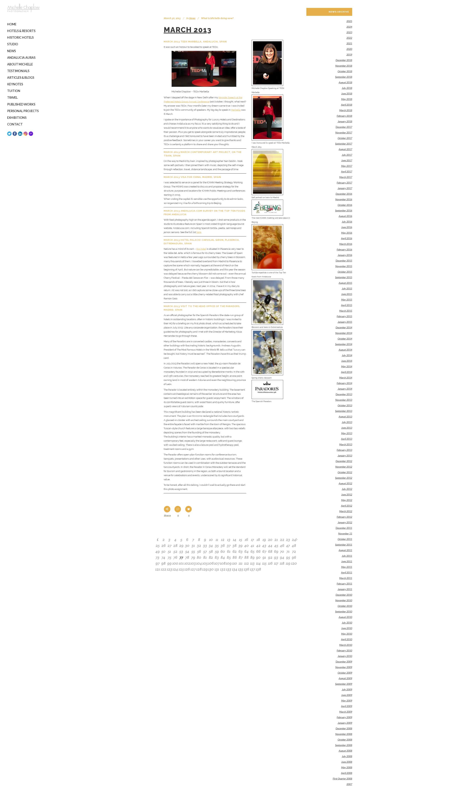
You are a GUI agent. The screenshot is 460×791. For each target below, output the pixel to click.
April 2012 (346, 505)
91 (264, 557)
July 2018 (347, 87)
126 (187, 569)
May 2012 (346, 500)
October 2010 (345, 605)
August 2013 (345, 416)
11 (217, 539)
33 (205, 545)
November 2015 (343, 266)
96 (294, 557)
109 (229, 563)
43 (264, 545)
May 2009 (346, 700)
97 (158, 563)
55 (193, 551)
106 (211, 563)
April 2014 (346, 371)
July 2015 (347, 288)
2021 (349, 43)
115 (264, 563)
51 (169, 551)
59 (217, 551)
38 (235, 545)
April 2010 (346, 639)
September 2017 (343, 143)
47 (288, 545)
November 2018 (343, 65)
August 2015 (345, 282)
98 (163, 563)
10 (211, 539)
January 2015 (345, 321)
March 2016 (345, 243)
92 (270, 557)
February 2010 (344, 650)
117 (276, 563)
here (198, 232)
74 (163, 557)
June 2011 (346, 561)
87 (241, 557)
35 (217, 545)
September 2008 (343, 745)
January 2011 (345, 589)
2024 (349, 26)
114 (258, 563)
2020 (349, 48)
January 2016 (345, 255)
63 (240, 551)
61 (228, 551)
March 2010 (345, 644)
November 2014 (343, 333)
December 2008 (344, 728)
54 (187, 551)
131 (217, 569)
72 (294, 551)
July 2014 (347, 355)
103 (193, 563)
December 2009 (344, 661)
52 (175, 551)
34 (211, 545)
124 (175, 569)
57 (205, 551)
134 (234, 569)
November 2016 (343, 199)
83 (217, 557)
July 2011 (347, 555)
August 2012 (345, 483)
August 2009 (345, 678)
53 (181, 551)
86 (235, 557)
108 (223, 563)
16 (246, 539)
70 (282, 551)
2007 (349, 784)
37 (229, 545)
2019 (349, 54)
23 (288, 539)
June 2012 (346, 494)
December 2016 (344, 193)
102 (187, 563)
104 (199, 563)
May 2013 (346, 433)
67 (264, 551)
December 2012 (344, 461)
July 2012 (347, 488)
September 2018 (343, 76)
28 (175, 545)
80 (199, 557)
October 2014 (345, 338)
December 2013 (344, 394)
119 (288, 563)
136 (246, 569)
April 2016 (346, 238)
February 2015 (344, 316)
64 (246, 551)
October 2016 (345, 204)
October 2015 (345, 271)
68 (270, 551)
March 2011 (345, 578)
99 (169, 563)
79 (193, 557)
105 (205, 563)
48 (294, 545)
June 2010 (346, 628)
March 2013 (187, 30)
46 (282, 545)
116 (270, 563)
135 (240, 569)
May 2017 (346, 165)
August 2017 (345, 149)
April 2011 (346, 572)
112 (246, 563)
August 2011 (345, 550)
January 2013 (345, 455)
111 (240, 563)
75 (169, 557)
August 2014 (345, 349)
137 (252, 569)
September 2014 (343, 344)
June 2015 (346, 294)
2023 (349, 32)
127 (193, 569)
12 (222, 539)
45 (276, 545)
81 (205, 557)
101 (181, 563)
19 (264, 539)
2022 (349, 37)
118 (282, 563)
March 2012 (345, 511)
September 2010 (343, 611)
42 (258, 545)
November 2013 (343, 399)
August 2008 (345, 750)
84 (223, 557)
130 (211, 569)
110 (234, 563)
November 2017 (343, 132)
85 (229, 557)
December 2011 (344, 527)
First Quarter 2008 (342, 778)
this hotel (201, 249)
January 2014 (345, 388)
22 (282, 539)
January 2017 (345, 188)
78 (187, 557)
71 (287, 551)
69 (276, 551)
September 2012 (343, 477)
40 (246, 545)
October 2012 (345, 472)
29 (181, 545)
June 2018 (346, 93)
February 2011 (344, 583)
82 (211, 557)
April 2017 (346, 171)
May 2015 (346, 299)
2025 (349, 21)
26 (163, 545)
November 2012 (343, 466)
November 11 (345, 533)
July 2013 (347, 422)
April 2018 (346, 104)
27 (169, 545)
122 (163, 569)
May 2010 (346, 633)
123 (169, 569)
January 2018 (345, 121)
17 (252, 539)
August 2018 (345, 82)
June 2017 (346, 160)
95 (288, 557)
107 (217, 563)
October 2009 (345, 672)
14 (234, 539)
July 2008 (347, 756)
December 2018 (344, 60)
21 (276, 539)
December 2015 (344, 260)
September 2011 (343, 544)
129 (205, 569)
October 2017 (345, 138)
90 (258, 557)
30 (187, 545)
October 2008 (345, 739)
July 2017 (347, 154)
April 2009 (346, 706)
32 (199, 545)
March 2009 (345, 711)
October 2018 (345, 71)
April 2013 (346, 438)
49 (157, 551)
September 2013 (343, 410)
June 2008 (346, 761)
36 (223, 545)
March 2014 (345, 377)
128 (199, 569)
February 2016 (344, 249)
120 (294, 563)
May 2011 (346, 566)
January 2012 (345, 522)
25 (158, 545)
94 (282, 557)
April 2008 (346, 772)
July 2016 (347, 221)
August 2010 (345, 617)
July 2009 (347, 689)
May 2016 (346, 232)
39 (240, 545)
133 (228, 569)
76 (175, 557)
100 (175, 563)
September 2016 (343, 210)
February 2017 (344, 182)
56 (199, 551)
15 (240, 539)
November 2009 (343, 667)
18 (258, 539)
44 (270, 545)
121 (157, 569)
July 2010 (347, 622)
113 (252, 563)
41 (252, 545)
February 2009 (344, 717)
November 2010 (343, 600)
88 (246, 557)
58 (211, 551)
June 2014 (346, 360)
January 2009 (345, 722)
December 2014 (344, 327)
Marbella (236, 110)
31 (193, 545)
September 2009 (343, 683)
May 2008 (346, 767)
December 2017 (344, 126)
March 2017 (345, 177)
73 (157, 557)
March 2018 (345, 110)
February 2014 (344, 383)
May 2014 (346, 366)
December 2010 (344, 594)
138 (258, 569)
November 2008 (343, 733)
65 (252, 551)
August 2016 (345, 216)
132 (223, 569)
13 (228, 539)
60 (222, 551)
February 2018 (344, 115)
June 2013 (346, 427)
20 (270, 539)
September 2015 (343, 277)
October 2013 (345, 405)
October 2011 (345, 539)
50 (163, 551)
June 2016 (346, 227)
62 (235, 551)
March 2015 (345, 310)
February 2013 (344, 449)
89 (252, 557)
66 (258, 551)
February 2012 (344, 516)
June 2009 (346, 695)
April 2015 (346, 305)
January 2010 (345, 656)
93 (276, 557)
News (192, 18)
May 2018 (346, 99)
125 (181, 569)
